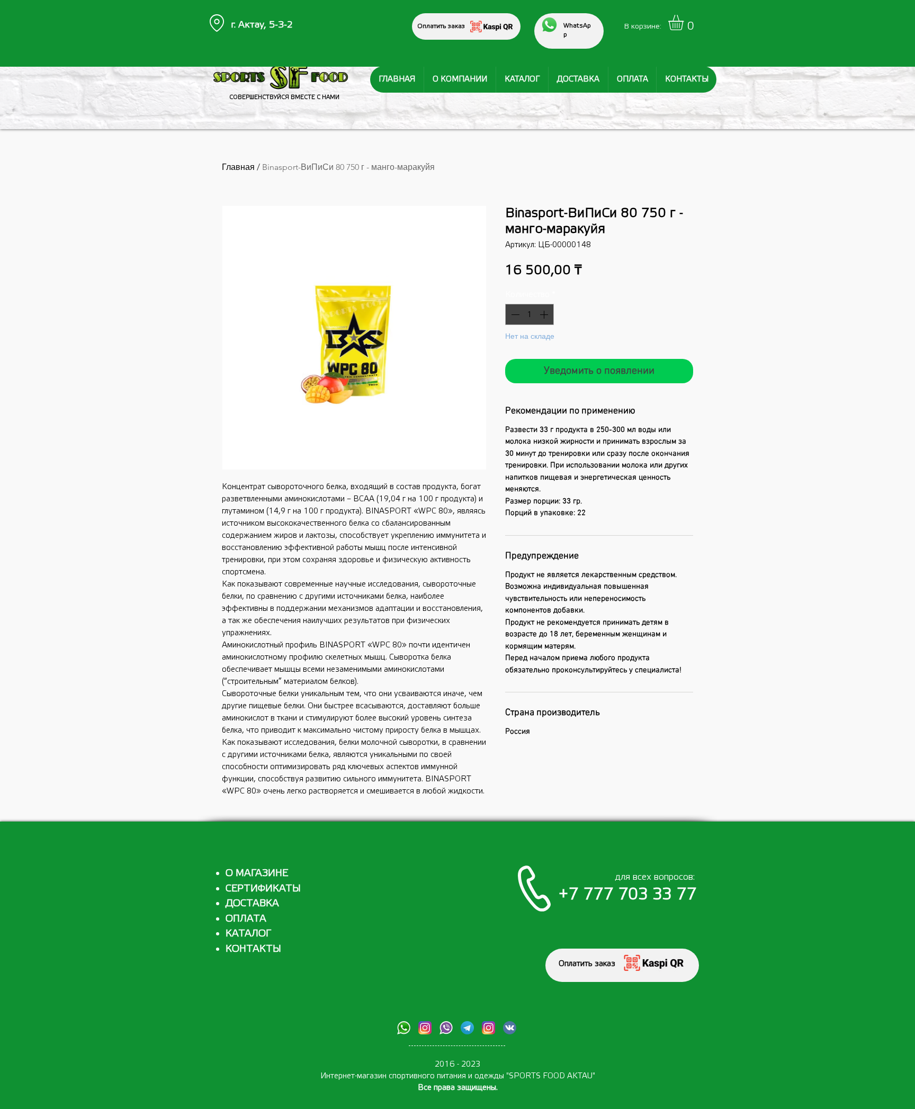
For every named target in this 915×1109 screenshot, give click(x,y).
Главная (238, 167)
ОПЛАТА (246, 918)
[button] (685, 22)
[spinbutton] (529, 314)
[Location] (216, 23)
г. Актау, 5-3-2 (262, 24)
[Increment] (544, 314)
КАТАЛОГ (248, 933)
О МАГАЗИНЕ (257, 873)
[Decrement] (514, 314)
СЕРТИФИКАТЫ (263, 888)
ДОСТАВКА (252, 903)
